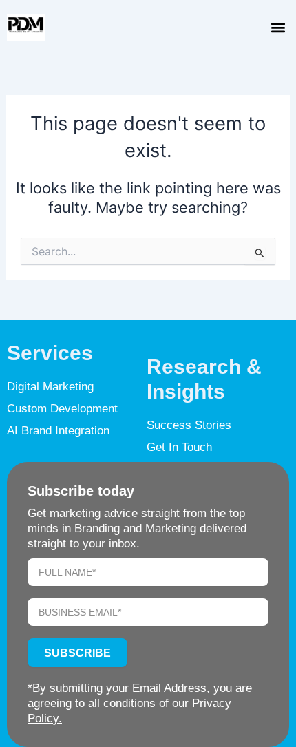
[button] (277, 28)
